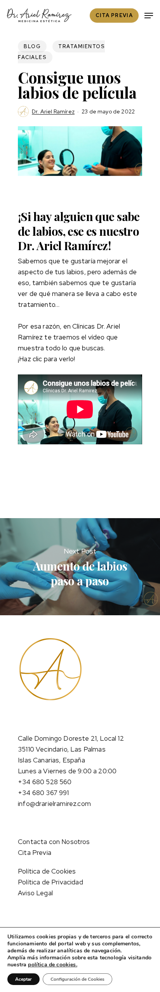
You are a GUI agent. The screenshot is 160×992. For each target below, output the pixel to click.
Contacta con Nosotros (54, 841)
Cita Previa (34, 852)
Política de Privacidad (50, 882)
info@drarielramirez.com (54, 803)
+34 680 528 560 (45, 782)
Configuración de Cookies (77, 979)
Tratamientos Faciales (61, 52)
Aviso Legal (35, 893)
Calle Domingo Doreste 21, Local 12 (71, 738)
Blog (32, 46)
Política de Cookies (47, 871)
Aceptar (23, 979)
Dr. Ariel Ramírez (53, 111)
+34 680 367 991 (43, 792)
